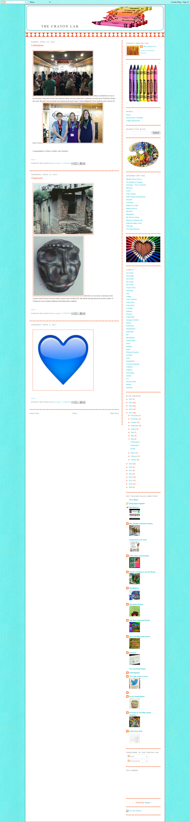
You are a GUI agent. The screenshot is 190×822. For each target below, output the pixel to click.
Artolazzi (132, 653)
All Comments (135, 761)
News (128, 343)
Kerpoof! (129, 199)
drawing (129, 311)
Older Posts (114, 413)
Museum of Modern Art (134, 220)
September (135, 426)
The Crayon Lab (60, 26)
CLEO (128, 191)
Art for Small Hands (137, 696)
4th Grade (129, 282)
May (132, 436)
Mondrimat (130, 214)
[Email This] (72, 163)
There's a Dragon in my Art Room (142, 572)
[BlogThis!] (75, 163)
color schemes (131, 299)
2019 (131, 406)
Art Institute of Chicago (134, 182)
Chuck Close (131, 287)
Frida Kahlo (130, 317)
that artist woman (136, 604)
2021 (131, 399)
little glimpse (130, 338)
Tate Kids (129, 226)
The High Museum (132, 229)
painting (129, 346)
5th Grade (129, 285)
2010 (131, 484)
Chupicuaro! (37, 178)
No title (132, 449)
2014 (131, 470)
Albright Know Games (134, 179)
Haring (128, 323)
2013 (131, 474)
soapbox (129, 370)
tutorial (128, 376)
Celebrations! (37, 45)
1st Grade (129, 273)
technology (130, 373)
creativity (129, 308)
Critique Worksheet (133, 121)
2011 (131, 480)
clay (127, 293)
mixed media (130, 340)
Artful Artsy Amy (135, 731)
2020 (131, 403)
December (135, 415)
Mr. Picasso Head (132, 217)
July (132, 432)
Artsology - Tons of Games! (136, 185)
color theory (130, 302)
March (133, 453)
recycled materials (132, 364)
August (133, 429)
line (127, 335)
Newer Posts (34, 413)
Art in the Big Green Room (139, 636)
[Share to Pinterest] (84, 163)
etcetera (129, 314)
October (134, 422)
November (135, 419)
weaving (129, 387)
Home (74, 413)
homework (130, 326)
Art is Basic (133, 500)
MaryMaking (134, 588)
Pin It (33, 159)
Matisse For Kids (132, 205)
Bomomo (129, 188)
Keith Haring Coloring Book (135, 197)
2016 (131, 464)
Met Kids (129, 211)
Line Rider (129, 202)
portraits (129, 355)
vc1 (127, 378)
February (134, 456)
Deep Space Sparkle (137, 503)
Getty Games (131, 194)
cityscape (129, 290)
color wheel (130, 305)
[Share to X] (78, 163)
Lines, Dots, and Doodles (139, 556)
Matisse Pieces (131, 208)
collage (128, 296)
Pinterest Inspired (132, 352)
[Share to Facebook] (81, 163)
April (132, 439)
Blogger (147, 802)
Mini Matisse (134, 507)
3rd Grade (130, 279)
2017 (131, 413)
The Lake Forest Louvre (138, 676)
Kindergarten (130, 329)
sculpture (129, 367)
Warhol (128, 384)
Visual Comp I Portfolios (134, 118)
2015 (131, 467)
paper (128, 349)
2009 (131, 487)
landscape (130, 332)
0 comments (66, 163)
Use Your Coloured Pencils (139, 620)
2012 (131, 477)
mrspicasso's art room (138, 540)
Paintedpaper (134, 673)
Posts (132, 756)
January (134, 459)
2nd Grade (130, 276)
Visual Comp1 (131, 381)
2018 (131, 409)
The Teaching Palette (137, 669)
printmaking (130, 361)
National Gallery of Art (134, 223)
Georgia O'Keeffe (132, 320)
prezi (128, 358)
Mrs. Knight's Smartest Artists (141, 523)
